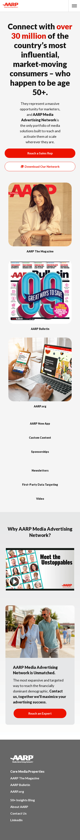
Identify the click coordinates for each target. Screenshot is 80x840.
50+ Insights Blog (22, 800)
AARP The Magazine (24, 778)
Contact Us (18, 813)
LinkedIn (16, 820)
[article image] (40, 245)
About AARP (19, 806)
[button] (74, 6)
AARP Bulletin (20, 785)
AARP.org (17, 791)
